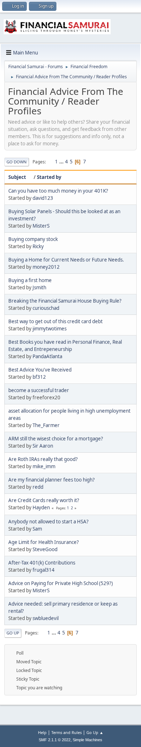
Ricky (38, 246)
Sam (37, 529)
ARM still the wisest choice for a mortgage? (55, 438)
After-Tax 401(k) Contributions (41, 562)
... (62, 161)
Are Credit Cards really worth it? (43, 500)
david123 (43, 198)
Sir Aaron (43, 446)
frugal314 (44, 570)
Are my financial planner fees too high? (51, 479)
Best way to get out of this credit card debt (55, 321)
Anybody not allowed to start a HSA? (48, 521)
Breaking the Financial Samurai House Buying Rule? (64, 301)
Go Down (17, 161)
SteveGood (45, 549)
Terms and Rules (66, 732)
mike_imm (44, 466)
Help (42, 732)
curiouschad (46, 308)
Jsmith (39, 287)
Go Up (13, 633)
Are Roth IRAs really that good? (43, 459)
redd (38, 487)
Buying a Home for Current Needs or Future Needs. (66, 259)
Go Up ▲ (94, 732)
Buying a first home (30, 280)
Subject (17, 177)
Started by (49, 177)
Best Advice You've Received (40, 369)
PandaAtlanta (47, 356)
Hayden (41, 507)
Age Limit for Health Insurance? (43, 542)
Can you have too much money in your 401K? (58, 191)
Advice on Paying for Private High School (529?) (60, 583)
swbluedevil (46, 618)
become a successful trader (38, 390)
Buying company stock (33, 239)
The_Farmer (46, 425)
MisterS (41, 226)
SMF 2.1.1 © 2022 (54, 740)
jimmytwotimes (50, 328)
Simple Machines (87, 740)
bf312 (39, 377)
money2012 (46, 267)
